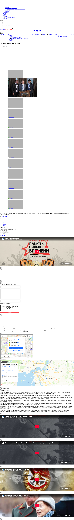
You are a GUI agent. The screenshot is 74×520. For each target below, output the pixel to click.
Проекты (4, 14)
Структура (7, 7)
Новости (4, 223)
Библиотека (7, 10)
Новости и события (6, 12)
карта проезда (2, 29)
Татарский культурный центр (11, 8)
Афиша (4, 13)
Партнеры (7, 11)
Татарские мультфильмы (10, 17)
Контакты (5, 18)
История (6, 6)
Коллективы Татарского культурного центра (16, 9)
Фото (6, 16)
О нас (4, 4)
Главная (4, 3)
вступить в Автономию (8, 29)
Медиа (4, 15)
